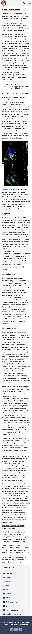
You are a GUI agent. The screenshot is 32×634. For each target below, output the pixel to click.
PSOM (8, 594)
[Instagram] (20, 629)
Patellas (9, 581)
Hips (8, 585)
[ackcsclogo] (3, 3)
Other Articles (12, 602)
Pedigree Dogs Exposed (16, 614)
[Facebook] (12, 629)
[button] (24, 3)
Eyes (8, 577)
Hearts (9, 573)
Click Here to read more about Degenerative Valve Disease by (16, 86)
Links (8, 606)
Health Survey (12, 610)
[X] (16, 629)
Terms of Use (23, 624)
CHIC (8, 598)
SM (7, 590)
